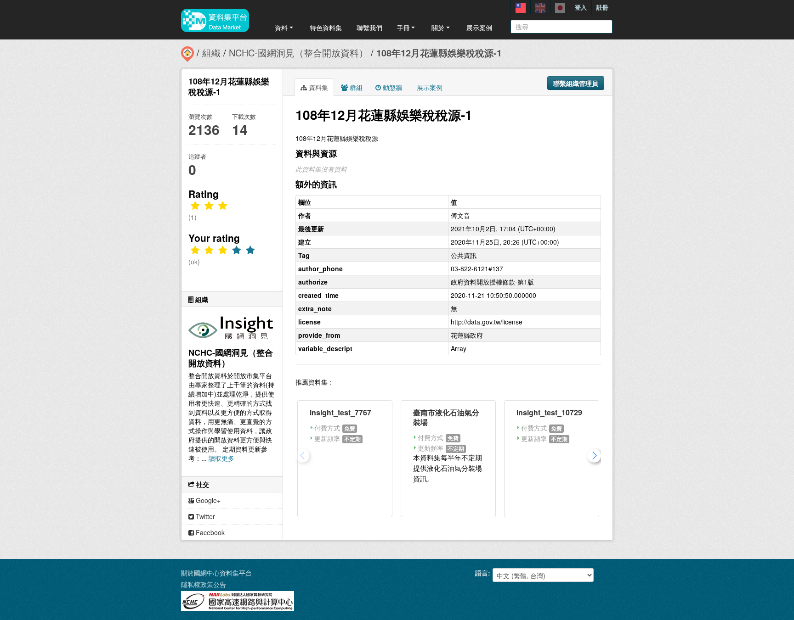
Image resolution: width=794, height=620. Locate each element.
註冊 (602, 7)
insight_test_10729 (549, 412)
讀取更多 (221, 458)
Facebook (209, 532)
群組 (355, 87)
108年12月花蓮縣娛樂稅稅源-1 (439, 52)
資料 (281, 27)
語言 (481, 572)
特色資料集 (326, 27)
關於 (437, 27)
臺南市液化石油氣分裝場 (446, 417)
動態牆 (391, 87)
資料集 (317, 87)
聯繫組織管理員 (575, 83)
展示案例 (479, 27)
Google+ (207, 500)
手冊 (403, 27)
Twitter (204, 516)
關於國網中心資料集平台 (216, 572)
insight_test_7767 (340, 412)
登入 (581, 7)
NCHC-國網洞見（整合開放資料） (298, 52)
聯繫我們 (369, 27)
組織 (211, 52)
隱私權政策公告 (203, 584)
